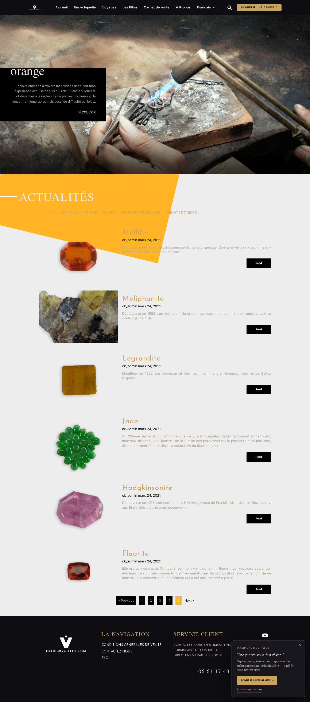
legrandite (141, 358)
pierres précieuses (140, 212)
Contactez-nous (117, 651)
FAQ (105, 658)
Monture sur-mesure (249, 689)
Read (259, 263)
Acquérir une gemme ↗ (259, 7)
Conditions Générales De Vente (132, 645)
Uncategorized (181, 212)
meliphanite (143, 299)
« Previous (126, 600)
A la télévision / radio (74, 212)
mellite (134, 232)
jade (130, 421)
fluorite (135, 554)
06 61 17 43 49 (218, 671)
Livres (109, 212)
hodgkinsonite (147, 488)
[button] (230, 8)
